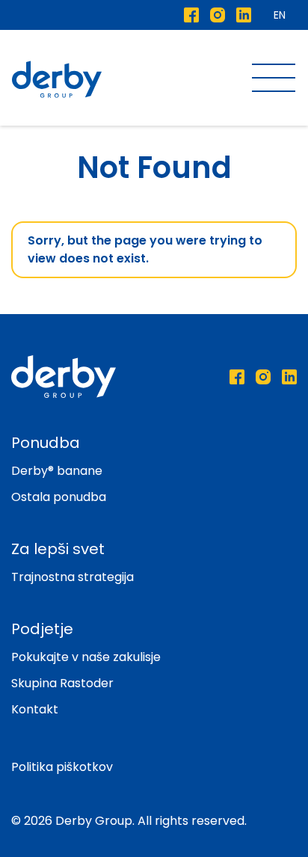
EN (280, 14)
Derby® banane (56, 470)
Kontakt (34, 709)
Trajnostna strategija (72, 577)
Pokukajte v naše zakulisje (86, 657)
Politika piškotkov (62, 766)
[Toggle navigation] (273, 79)
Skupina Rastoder (62, 683)
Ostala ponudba (58, 497)
